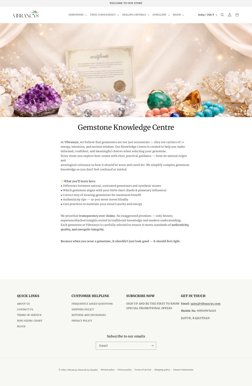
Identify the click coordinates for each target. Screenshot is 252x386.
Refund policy (107, 370)
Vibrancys (72, 370)
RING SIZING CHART (29, 320)
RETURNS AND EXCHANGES (89, 315)
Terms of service (143, 370)
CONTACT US (25, 309)
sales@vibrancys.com (205, 303)
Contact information (183, 370)
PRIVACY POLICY (82, 320)
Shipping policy (162, 370)
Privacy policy (125, 370)
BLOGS (21, 326)
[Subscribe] (152, 346)
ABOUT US (23, 303)
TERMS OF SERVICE (29, 315)
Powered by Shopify (88, 370)
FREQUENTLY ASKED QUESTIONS (92, 303)
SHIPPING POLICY (83, 309)
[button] (77, 15)
